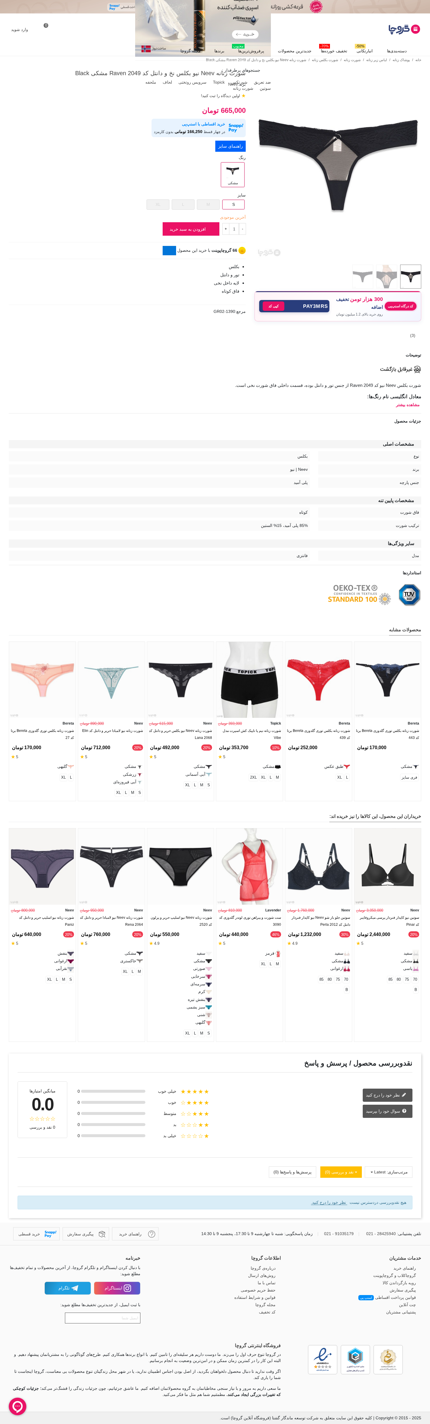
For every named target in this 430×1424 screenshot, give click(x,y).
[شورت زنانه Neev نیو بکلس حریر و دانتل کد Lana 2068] (180, 680)
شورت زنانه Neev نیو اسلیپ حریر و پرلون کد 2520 (181, 921)
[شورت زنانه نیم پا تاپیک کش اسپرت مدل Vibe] (249, 680)
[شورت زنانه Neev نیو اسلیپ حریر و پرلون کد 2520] (180, 866)
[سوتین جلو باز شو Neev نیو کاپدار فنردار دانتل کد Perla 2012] (318, 866)
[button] (294, 306)
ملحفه (150, 82)
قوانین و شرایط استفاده (255, 1297)
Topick (218, 82)
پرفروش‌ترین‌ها (248, 49)
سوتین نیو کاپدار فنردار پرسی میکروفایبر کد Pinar (389, 921)
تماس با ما (267, 1282)
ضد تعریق (262, 82)
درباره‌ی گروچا (263, 1268)
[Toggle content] (169, 250)
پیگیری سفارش (403, 1290)
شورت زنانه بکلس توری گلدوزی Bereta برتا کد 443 (387, 734)
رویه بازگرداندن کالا (399, 1282)
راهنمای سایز (230, 146)
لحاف (166, 82)
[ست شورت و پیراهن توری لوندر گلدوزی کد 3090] (249, 866)
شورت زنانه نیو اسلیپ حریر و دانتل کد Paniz (46, 921)
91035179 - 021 (339, 1233)
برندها (219, 51)
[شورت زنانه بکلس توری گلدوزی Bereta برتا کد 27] (42, 680)
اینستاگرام (113, 1288)
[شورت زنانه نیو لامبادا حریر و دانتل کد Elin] (111, 680)
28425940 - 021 (381, 1233)
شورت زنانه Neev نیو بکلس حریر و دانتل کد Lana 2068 (180, 734)
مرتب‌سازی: (397, 1172)
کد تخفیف (267, 1312)
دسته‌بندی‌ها (397, 51)
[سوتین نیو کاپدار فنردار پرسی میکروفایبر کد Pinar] (387, 866)
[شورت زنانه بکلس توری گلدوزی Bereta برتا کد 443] (387, 680)
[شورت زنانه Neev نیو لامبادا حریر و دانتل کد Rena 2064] (111, 866)
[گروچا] (389, 29)
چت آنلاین (407, 1304)
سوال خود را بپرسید (383, 1110)
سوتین (265, 88)
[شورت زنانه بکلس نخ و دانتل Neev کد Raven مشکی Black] (337, 256)
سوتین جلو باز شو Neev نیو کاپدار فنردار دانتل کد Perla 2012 (321, 921)
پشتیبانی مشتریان (401, 1312)
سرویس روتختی (192, 82)
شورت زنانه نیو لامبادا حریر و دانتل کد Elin (112, 731)
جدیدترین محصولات (295, 51)
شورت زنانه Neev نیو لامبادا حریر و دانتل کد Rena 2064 (111, 921)
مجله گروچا (190, 51)
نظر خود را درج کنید (383, 1094)
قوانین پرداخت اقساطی (388, 1297)
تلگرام (64, 1288)
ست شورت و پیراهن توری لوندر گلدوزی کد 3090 (250, 921)
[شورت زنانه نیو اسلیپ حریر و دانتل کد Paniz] (42, 866)
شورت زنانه (242, 88)
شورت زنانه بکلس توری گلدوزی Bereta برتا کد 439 (318, 734)
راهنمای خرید (404, 1268)
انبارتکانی (364, 49)
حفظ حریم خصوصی (258, 1290)
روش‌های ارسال (262, 1275)
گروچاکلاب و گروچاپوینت (394, 1275)
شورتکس (238, 82)
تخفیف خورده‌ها (333, 49)
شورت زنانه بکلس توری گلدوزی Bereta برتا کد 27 (42, 734)
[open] (215, 355)
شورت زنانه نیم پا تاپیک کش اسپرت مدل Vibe (252, 734)
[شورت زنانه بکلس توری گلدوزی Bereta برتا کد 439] (318, 680)
